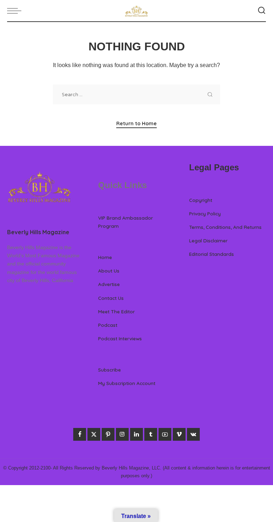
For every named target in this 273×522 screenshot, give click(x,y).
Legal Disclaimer (208, 240)
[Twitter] (93, 434)
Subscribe (109, 370)
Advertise (109, 284)
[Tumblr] (150, 434)
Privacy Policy (205, 213)
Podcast (107, 325)
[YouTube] (165, 434)
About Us (108, 271)
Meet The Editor (116, 311)
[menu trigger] (16, 10)
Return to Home (136, 123)
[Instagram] (122, 434)
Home (105, 257)
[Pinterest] (108, 434)
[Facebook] (79, 434)
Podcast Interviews (120, 338)
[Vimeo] (179, 434)
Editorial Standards (211, 254)
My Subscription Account (126, 383)
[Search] (261, 10)
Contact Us (111, 298)
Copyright (200, 200)
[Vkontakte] (193, 434)
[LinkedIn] (136, 434)
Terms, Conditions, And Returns (225, 227)
